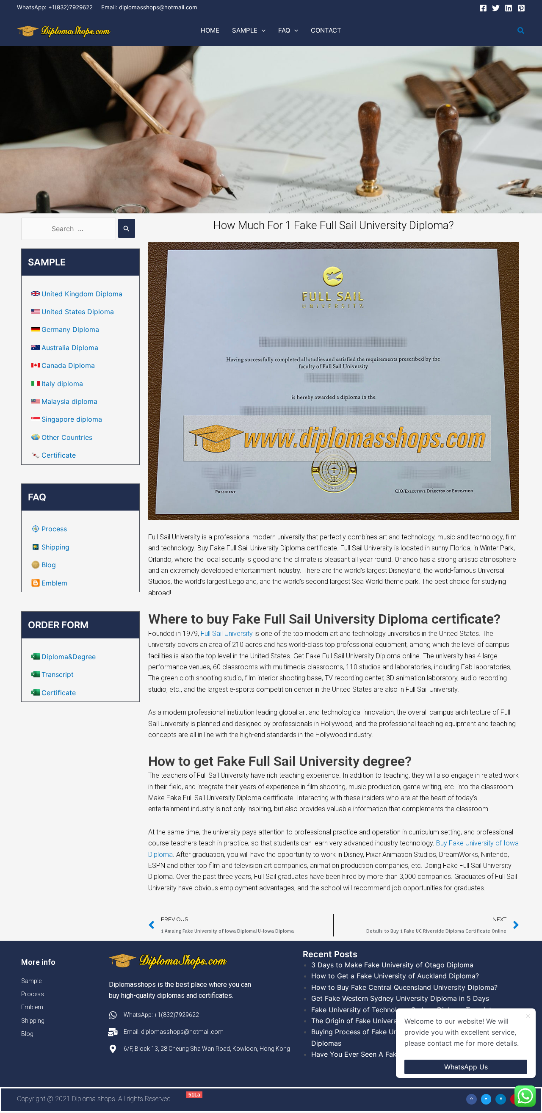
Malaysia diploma (69, 401)
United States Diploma (77, 311)
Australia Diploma (69, 347)
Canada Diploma (68, 365)
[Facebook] (483, 8)
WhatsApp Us (466, 1067)
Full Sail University (227, 634)
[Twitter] (496, 8)
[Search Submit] (126, 228)
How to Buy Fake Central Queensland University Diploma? (404, 987)
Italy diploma (62, 383)
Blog (48, 565)
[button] (261, 30)
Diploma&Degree (68, 656)
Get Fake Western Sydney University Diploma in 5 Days (400, 998)
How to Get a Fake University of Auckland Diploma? (395, 976)
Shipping (55, 547)
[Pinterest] (521, 8)
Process (54, 529)
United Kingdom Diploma (81, 294)
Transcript (57, 674)
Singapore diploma (71, 419)
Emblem (54, 583)
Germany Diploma (70, 329)
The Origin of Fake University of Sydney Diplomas (391, 1020)
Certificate (58, 455)
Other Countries (66, 437)
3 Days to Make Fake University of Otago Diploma (392, 965)
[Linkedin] (508, 8)
